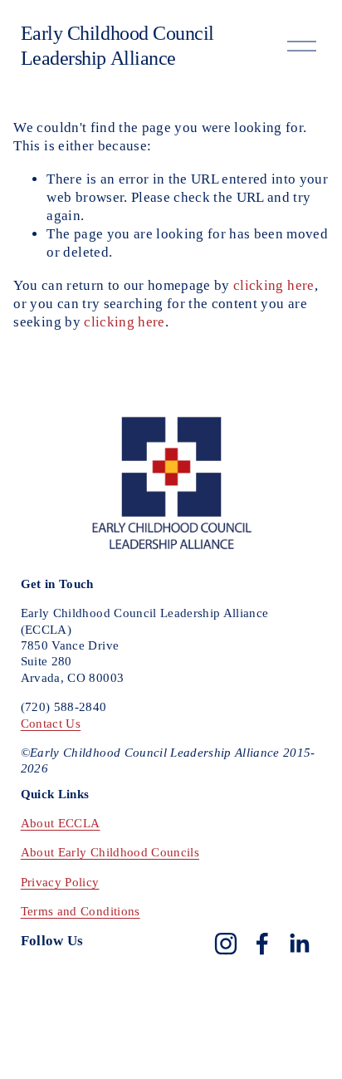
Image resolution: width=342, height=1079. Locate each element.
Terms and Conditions (80, 911)
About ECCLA (60, 823)
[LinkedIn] (298, 943)
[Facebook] (262, 943)
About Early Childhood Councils (110, 852)
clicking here (273, 285)
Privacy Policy (60, 882)
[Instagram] (225, 943)
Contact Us (51, 723)
